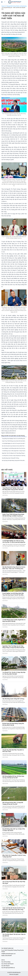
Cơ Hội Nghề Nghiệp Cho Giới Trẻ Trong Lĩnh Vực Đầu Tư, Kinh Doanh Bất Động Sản (14, 443)
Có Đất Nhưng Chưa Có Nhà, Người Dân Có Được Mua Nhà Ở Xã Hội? (14, 450)
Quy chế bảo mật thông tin (7, 963)
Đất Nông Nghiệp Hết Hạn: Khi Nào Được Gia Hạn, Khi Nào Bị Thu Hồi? (13, 777)
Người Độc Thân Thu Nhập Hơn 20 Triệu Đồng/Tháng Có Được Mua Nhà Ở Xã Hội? (14, 453)
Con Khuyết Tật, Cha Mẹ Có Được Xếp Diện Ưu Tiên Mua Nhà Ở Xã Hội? (14, 455)
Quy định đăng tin (5, 965)
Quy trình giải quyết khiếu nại (8, 967)
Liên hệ (3, 960)
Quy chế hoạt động (5, 961)
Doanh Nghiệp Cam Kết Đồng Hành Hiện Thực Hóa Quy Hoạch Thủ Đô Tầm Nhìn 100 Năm (14, 448)
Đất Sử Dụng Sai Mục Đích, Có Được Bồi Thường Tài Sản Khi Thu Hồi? (12, 803)
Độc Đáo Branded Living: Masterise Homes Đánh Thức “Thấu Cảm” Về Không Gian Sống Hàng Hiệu (14, 446)
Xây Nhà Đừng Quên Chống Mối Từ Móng (10, 458)
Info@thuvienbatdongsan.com (8, 953)
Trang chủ (3, 6)
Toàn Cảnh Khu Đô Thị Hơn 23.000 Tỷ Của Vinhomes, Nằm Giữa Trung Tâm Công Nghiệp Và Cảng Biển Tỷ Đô (13, 909)
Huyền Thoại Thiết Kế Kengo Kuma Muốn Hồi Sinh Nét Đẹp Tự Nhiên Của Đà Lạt (14, 441)
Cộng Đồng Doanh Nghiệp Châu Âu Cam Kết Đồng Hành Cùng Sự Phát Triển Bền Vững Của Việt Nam (14, 438)
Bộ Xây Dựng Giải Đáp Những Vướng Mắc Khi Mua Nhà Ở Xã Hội (14, 460)
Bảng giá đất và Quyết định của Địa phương (16, 6)
